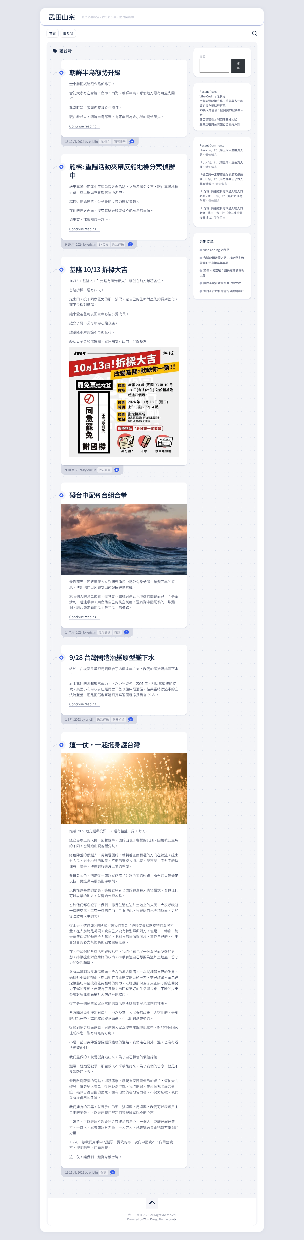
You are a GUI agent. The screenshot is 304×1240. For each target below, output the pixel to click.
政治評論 (118, 244)
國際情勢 (120, 141)
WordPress (150, 1219)
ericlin (93, 141)
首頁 (52, 33)
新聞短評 (118, 719)
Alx (174, 1219)
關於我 (68, 33)
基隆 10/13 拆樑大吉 (98, 269)
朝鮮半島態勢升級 (95, 72)
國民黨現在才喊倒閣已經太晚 (218, 119)
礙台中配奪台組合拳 (98, 495)
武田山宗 (62, 17)
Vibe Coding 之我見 (212, 96)
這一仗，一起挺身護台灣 (104, 744)
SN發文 (105, 141)
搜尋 (202, 56)
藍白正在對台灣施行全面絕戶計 (220, 124)
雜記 (117, 632)
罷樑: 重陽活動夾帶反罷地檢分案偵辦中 (122, 171)
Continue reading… (84, 125)
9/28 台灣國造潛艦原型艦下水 (111, 657)
